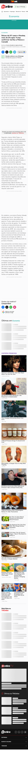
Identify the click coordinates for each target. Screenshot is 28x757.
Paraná (23, 11)
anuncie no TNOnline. (18, 133)
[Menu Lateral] (2, 11)
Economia (14, 16)
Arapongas (12, 11)
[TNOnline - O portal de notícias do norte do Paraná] (7, 6)
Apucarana (6, 11)
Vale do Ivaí (18, 11)
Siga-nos (21, 52)
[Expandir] (26, 745)
